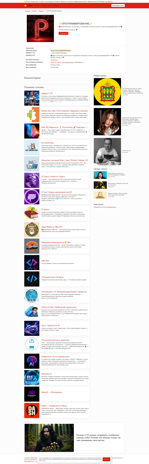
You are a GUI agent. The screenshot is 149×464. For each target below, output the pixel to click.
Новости (59, 62)
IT (55, 62)
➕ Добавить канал (118, 5)
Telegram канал (111, 207)
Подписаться (63, 33)
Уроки (52, 62)
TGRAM (30, 5)
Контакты (55, 5)
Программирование (68, 62)
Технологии (54, 60)
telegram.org (109, 1)
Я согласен (106, 459)
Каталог (36, 5)
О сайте (49, 5)
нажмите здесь (42, 460)
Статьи (43, 5)
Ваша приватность (29, 461)
